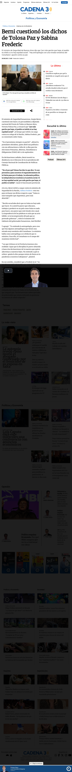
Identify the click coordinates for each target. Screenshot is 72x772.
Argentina (31, 13)
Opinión (19, 2)
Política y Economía (9, 26)
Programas (26, 2)
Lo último (56, 65)
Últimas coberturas (36, 2)
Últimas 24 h (46, 2)
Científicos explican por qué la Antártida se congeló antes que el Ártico (57, 76)
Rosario (47, 13)
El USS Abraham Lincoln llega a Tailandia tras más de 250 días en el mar (57, 100)
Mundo (51, 95)
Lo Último (23, 13)
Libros (50, 107)
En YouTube (55, 2)
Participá (64, 2)
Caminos (13, 2)
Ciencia (51, 71)
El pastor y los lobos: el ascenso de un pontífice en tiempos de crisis (57, 112)
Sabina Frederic (26, 191)
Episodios (53, 137)
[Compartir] (31, 110)
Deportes (6, 2)
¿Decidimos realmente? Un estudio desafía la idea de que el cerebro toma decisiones (56, 88)
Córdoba (39, 13)
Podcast (51, 159)
